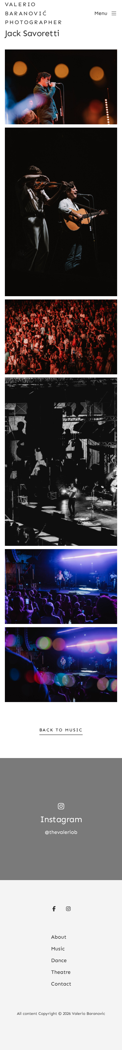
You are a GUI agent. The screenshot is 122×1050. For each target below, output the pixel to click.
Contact (61, 984)
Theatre (61, 972)
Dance (59, 960)
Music (58, 949)
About (58, 937)
